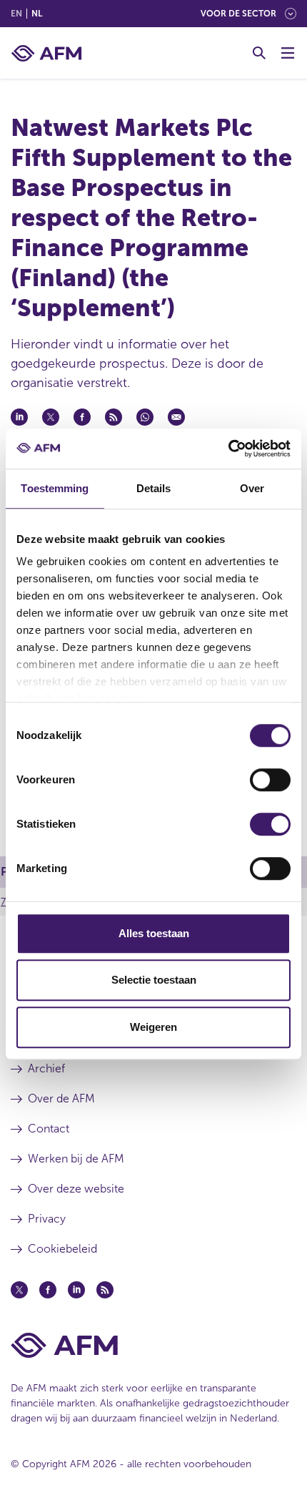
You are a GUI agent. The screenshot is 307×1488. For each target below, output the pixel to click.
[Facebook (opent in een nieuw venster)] (47, 1289)
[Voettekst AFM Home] (153, 1345)
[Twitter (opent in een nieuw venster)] (19, 1289)
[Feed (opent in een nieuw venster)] (105, 1289)
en (16, 14)
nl (36, 14)
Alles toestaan (154, 933)
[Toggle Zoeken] (259, 53)
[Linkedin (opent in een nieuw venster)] (76, 1289)
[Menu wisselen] (287, 53)
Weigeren (153, 1027)
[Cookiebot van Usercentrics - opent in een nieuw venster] (228, 448)
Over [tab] (252, 488)
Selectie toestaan (153, 980)
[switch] (270, 779)
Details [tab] (153, 488)
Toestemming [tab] (55, 488)
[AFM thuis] (46, 53)
